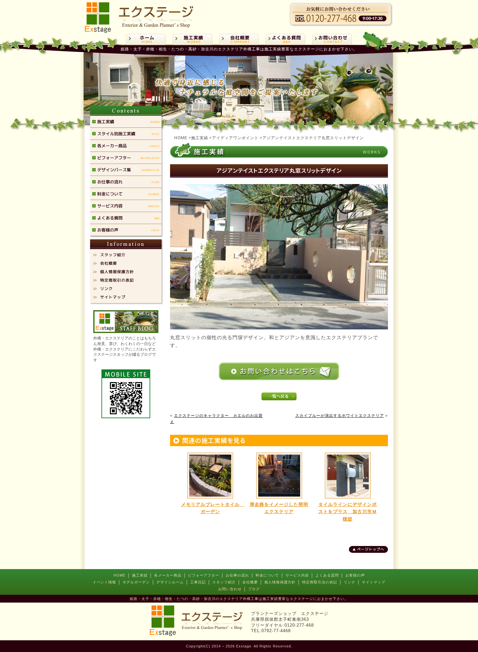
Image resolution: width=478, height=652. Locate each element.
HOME (119, 575)
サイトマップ (373, 582)
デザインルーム (170, 582)
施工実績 (140, 575)
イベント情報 (104, 582)
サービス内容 (297, 575)
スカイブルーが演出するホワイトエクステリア (339, 415)
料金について (267, 575)
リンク (349, 582)
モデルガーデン (136, 582)
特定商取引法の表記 (319, 582)
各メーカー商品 (167, 575)
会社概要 (250, 582)
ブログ (254, 589)
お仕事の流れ (237, 575)
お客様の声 (355, 575)
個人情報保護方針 (280, 582)
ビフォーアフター (203, 575)
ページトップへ (370, 549)
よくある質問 (327, 575)
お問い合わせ (230, 589)
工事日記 (198, 582)
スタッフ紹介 (224, 582)
